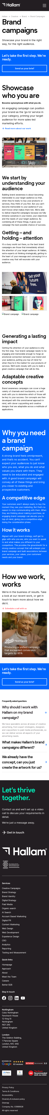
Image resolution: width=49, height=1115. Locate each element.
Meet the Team (9, 977)
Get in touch (15, 832)
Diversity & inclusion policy (13, 1099)
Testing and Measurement (14, 952)
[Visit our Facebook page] (4, 997)
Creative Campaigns (11, 888)
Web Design (7, 928)
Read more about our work (18, 129)
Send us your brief (24, 68)
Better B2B (7, 985)
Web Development (10, 932)
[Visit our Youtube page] (23, 997)
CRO (4, 940)
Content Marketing (10, 924)
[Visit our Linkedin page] (17, 997)
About (5, 973)
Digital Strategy (9, 900)
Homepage (7, 965)
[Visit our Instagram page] (10, 997)
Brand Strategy (9, 892)
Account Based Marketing (14, 916)
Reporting (6, 948)
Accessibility (7, 1095)
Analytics (6, 944)
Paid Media (7, 904)
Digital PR (6, 920)
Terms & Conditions (10, 1091)
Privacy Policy (8, 1087)
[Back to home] (11, 5)
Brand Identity (8, 896)
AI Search (6, 912)
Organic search (9, 908)
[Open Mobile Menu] (44, 5)
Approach (6, 969)
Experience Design (10, 936)
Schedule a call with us (16, 608)
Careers (5, 981)
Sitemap (5, 1103)
